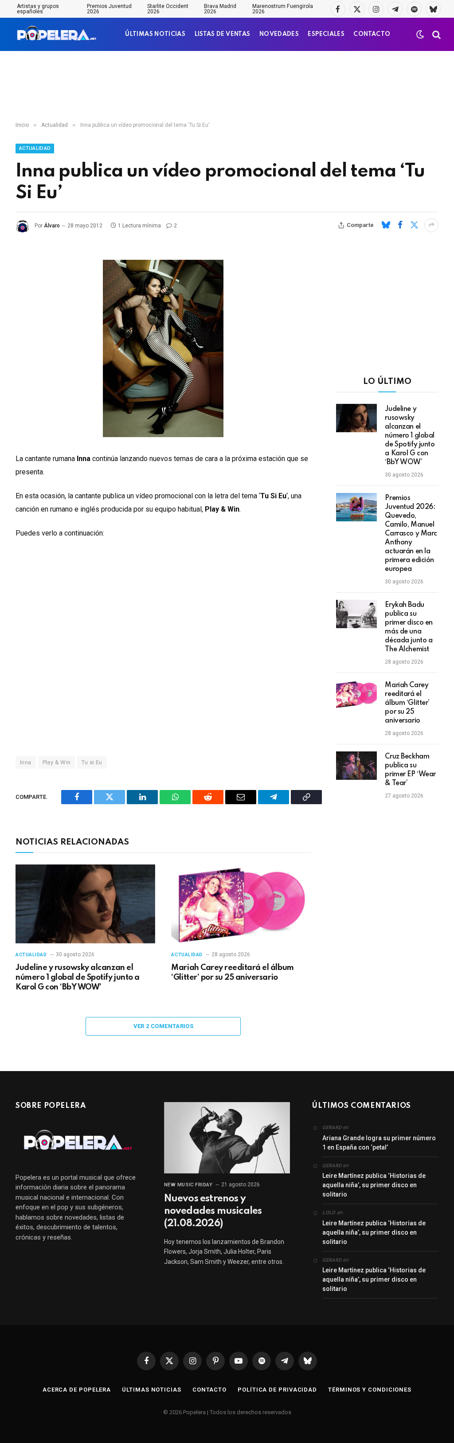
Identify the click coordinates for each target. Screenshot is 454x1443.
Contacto (209, 1389)
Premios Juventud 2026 (109, 9)
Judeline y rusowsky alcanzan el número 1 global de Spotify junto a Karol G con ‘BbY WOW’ (78, 977)
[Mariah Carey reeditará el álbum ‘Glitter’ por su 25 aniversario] (241, 903)
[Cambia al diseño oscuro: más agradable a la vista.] (420, 34)
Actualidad (35, 148)
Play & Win (57, 762)
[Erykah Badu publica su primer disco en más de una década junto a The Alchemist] (356, 614)
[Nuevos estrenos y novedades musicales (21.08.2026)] (227, 1137)
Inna (25, 762)
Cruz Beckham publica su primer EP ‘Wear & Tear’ (410, 770)
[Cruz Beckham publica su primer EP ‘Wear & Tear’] (356, 765)
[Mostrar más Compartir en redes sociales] (431, 225)
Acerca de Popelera (77, 1389)
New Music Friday (188, 1185)
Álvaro (52, 226)
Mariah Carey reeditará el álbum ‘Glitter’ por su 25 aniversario (232, 973)
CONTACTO (371, 34)
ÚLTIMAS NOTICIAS (155, 34)
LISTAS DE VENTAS (222, 34)
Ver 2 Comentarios (163, 1026)
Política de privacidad (277, 1389)
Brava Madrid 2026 (220, 9)
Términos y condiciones (369, 1389)
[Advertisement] (227, 86)
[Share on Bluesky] (385, 225)
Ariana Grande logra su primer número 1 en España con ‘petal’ (379, 1142)
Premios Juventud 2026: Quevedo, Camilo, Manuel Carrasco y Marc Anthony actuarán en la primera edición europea (411, 534)
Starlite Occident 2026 (167, 9)
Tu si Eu (92, 762)
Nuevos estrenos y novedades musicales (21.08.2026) (213, 1211)
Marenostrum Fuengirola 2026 (282, 9)
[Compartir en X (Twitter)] (414, 225)
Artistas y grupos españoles (38, 9)
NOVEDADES (279, 34)
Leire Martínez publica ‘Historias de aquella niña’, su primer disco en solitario (374, 1185)
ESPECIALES (326, 34)
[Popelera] (57, 34)
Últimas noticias (151, 1389)
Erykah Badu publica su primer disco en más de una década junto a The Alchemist (409, 627)
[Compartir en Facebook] (400, 225)
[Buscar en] (436, 34)
